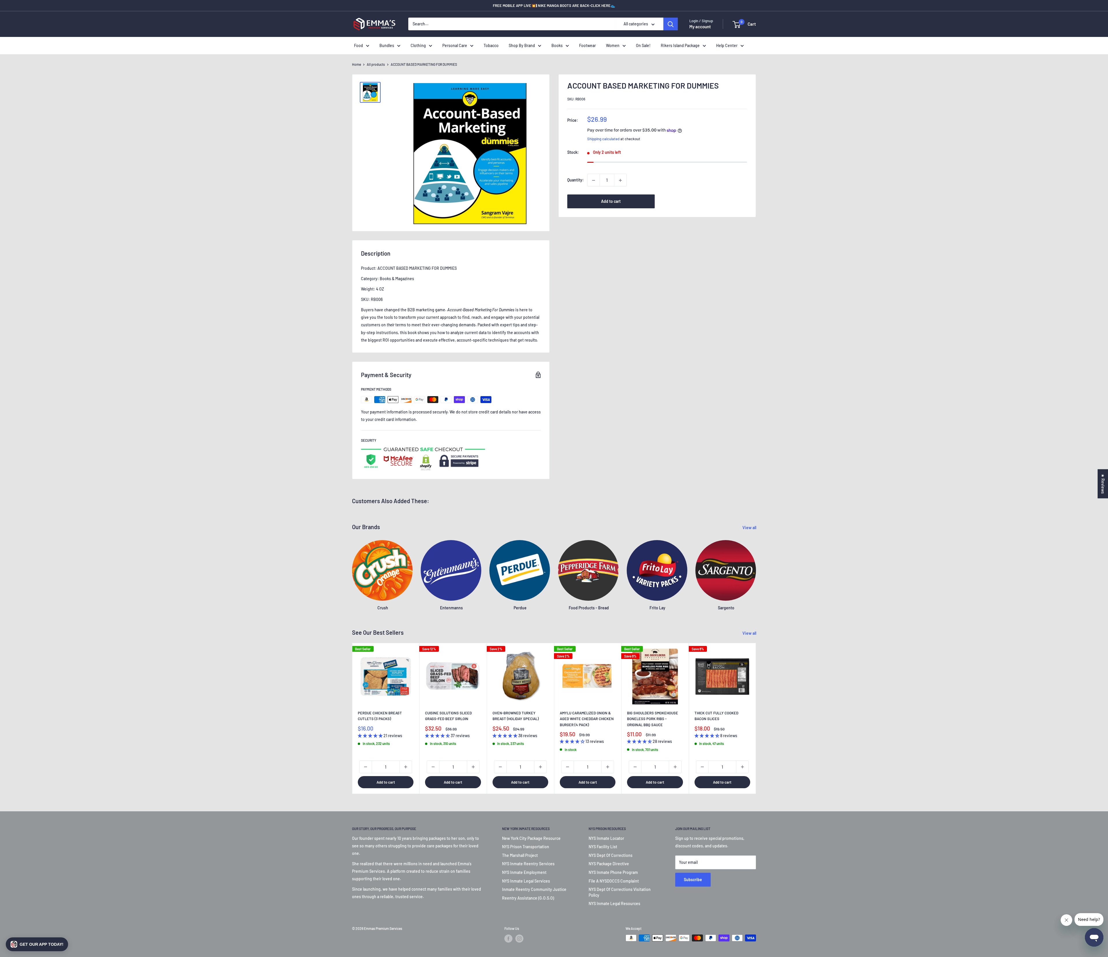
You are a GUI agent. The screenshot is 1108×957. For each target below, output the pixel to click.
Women (612, 45)
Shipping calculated (603, 139)
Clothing (418, 45)
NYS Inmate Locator (606, 838)
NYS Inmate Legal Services (526, 881)
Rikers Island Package (680, 45)
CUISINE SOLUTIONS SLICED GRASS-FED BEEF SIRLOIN (448, 716)
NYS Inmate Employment (524, 872)
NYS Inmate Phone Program (613, 872)
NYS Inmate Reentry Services (528, 863)
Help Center (727, 45)
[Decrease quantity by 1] (593, 180)
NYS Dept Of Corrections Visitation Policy (620, 892)
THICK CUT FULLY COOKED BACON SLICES (716, 716)
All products (376, 64)
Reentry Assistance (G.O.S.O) (528, 898)
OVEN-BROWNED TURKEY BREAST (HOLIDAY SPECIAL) (516, 716)
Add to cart (611, 201)
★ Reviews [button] (1102, 484)
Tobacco (491, 45)
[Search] (670, 24)
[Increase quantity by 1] (620, 180)
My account (700, 26)
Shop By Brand (522, 45)
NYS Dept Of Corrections (610, 855)
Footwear (587, 45)
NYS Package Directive (609, 863)
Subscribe (693, 879)
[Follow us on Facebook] (508, 938)
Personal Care (454, 45)
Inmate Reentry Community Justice (534, 889)
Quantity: (575, 180)
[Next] (756, 718)
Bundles (386, 45)
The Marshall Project (520, 855)
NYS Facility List (603, 846)
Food (358, 45)
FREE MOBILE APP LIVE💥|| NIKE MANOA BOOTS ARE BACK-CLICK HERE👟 (554, 5)
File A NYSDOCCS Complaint (614, 881)
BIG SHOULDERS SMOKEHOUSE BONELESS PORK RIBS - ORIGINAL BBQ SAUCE (652, 719)
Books (557, 45)
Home (356, 64)
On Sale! (643, 45)
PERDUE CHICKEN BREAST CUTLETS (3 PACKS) (380, 716)
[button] (37, 944)
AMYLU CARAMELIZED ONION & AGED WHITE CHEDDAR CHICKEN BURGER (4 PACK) (587, 719)
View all (749, 527)
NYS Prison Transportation (525, 846)
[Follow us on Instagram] (519, 938)
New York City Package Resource (531, 838)
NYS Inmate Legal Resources (614, 903)
